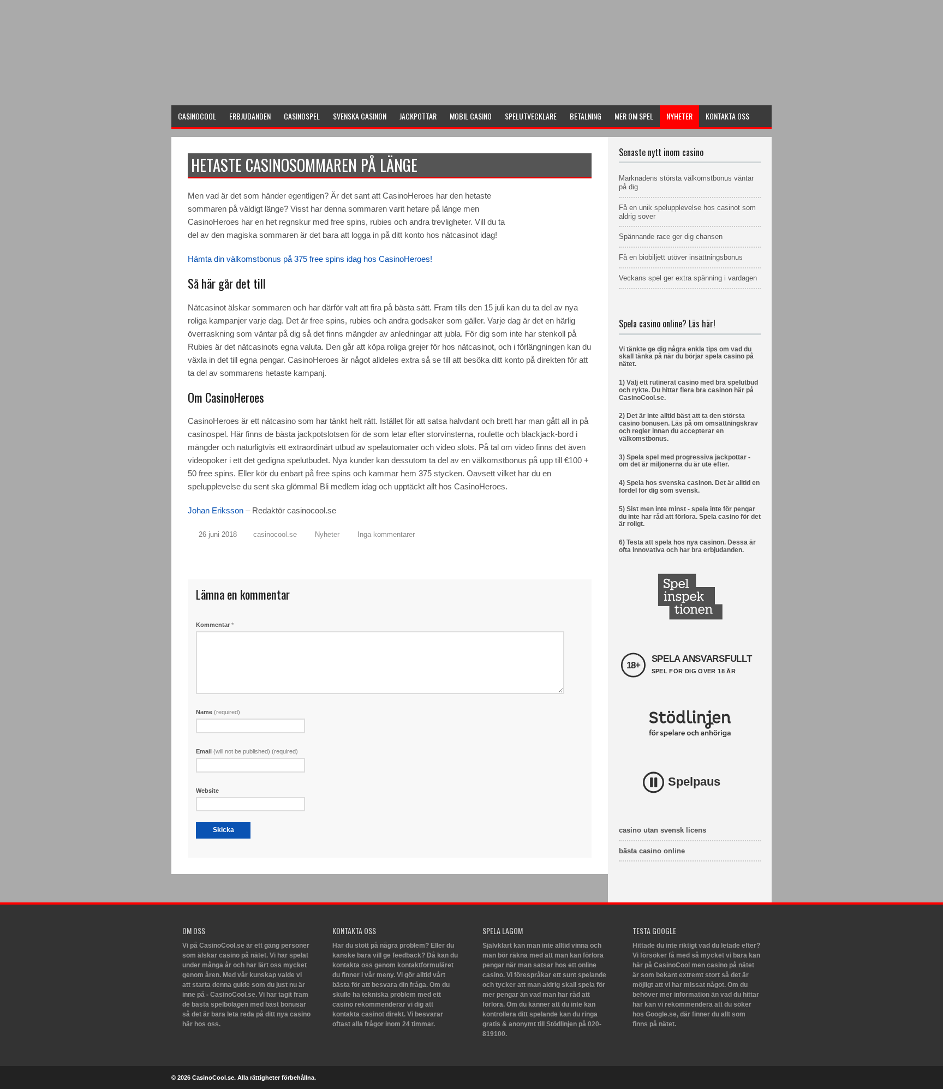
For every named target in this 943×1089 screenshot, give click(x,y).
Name (218, 712)
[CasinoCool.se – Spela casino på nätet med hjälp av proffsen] (253, 91)
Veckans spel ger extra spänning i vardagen (688, 278)
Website (207, 790)
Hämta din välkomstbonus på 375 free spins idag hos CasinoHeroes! (310, 259)
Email (247, 751)
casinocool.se (275, 534)
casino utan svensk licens (662, 830)
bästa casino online (652, 851)
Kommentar (215, 624)
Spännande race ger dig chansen (671, 236)
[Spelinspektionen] (690, 596)
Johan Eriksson (215, 510)
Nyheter (327, 534)
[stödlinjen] (690, 723)
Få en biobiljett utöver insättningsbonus (681, 257)
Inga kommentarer (386, 534)
